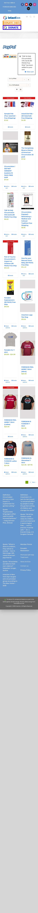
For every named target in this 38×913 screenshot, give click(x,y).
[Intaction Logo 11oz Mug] (27, 296)
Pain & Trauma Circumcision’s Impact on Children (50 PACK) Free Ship (10, 261)
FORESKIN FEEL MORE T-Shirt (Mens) (27, 369)
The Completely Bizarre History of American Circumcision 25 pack (27, 152)
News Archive (25, 561)
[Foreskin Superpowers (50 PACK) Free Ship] (10, 287)
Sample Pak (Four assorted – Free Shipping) (10, 116)
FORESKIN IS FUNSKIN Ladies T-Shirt (10, 461)
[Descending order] (28, 79)
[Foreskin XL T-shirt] (10, 339)
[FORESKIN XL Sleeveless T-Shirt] (27, 448)
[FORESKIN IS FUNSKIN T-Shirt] (27, 402)
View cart (30, 72)
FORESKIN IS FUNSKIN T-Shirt (26, 424)
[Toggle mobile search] (30, 17)
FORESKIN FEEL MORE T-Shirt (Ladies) (10, 422)
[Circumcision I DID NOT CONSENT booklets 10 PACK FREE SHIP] (10, 147)
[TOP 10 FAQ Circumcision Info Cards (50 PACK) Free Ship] (10, 199)
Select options (8, 326)
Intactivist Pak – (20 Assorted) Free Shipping (27, 116)
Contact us (24, 566)
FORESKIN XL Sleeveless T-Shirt (26, 460)
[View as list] (20, 89)
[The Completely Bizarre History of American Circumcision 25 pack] (27, 138)
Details (11, 127)
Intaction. (18, 606)
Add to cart (7, 187)
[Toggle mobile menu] (34, 17)
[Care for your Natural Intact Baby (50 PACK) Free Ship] (27, 247)
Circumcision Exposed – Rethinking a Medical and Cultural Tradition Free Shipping (26, 218)
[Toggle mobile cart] (27, 17)
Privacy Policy (25, 570)
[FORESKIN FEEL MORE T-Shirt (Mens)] (27, 348)
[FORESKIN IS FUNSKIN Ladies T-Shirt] (10, 448)
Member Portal (26, 544)
